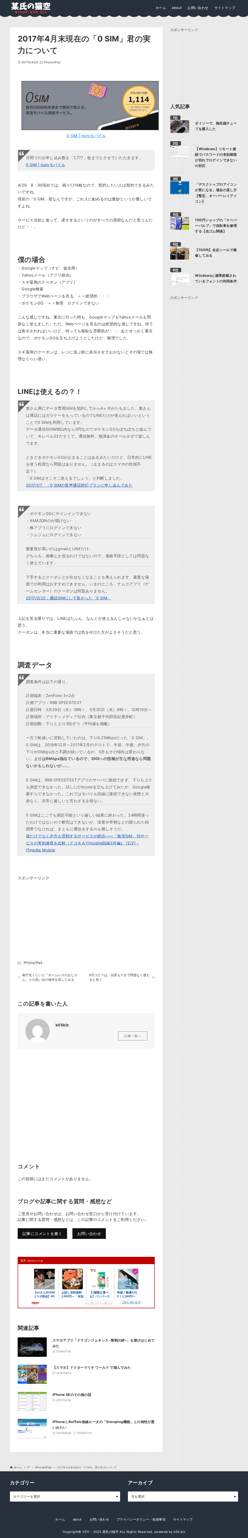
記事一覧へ (132, 1036)
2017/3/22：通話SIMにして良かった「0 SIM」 (68, 598)
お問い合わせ (89, 1233)
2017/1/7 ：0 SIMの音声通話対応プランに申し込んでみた (79, 485)
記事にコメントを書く (42, 1233)
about (77, 1519)
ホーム (60, 1519)
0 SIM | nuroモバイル (86, 135)
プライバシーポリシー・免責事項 (141, 1519)
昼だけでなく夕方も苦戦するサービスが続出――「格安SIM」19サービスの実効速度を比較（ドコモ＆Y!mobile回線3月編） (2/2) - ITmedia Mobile (87, 843)
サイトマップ (183, 1519)
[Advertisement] (54, 912)
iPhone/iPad (52, 62)
